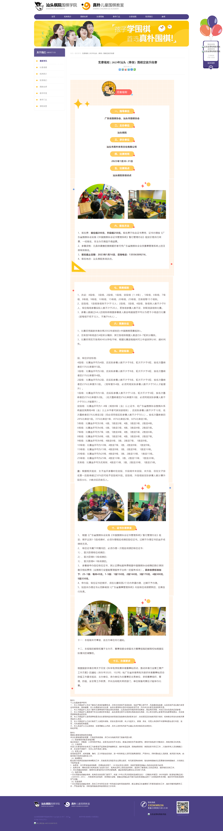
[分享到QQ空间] (123, 69)
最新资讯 (78, 53)
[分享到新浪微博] (126, 69)
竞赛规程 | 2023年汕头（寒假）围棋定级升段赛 (98, 53)
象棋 (163, 17)
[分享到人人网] (132, 69)
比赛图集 (100, 17)
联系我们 (149, 17)
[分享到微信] (135, 69)
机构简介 (67, 17)
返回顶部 (211, 63)
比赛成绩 (132, 17)
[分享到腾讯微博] (129, 69)
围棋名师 (84, 17)
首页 (53, 17)
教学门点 (116, 17)
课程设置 (43, 106)
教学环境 (43, 93)
